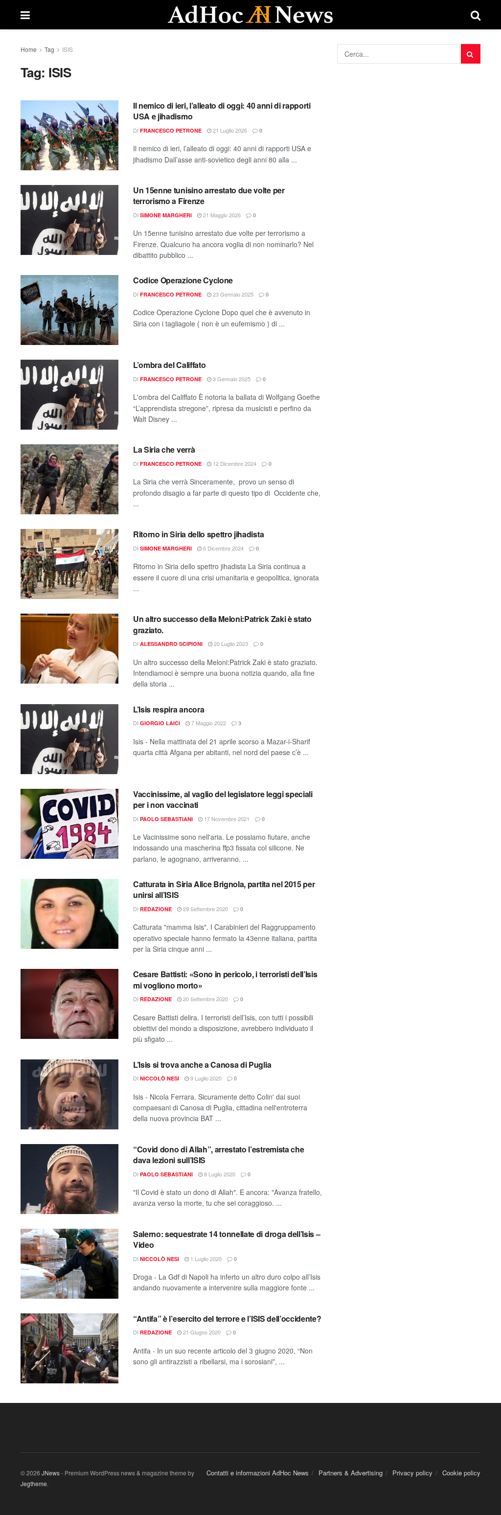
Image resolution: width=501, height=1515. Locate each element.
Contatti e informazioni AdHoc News (257, 1472)
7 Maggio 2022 (208, 723)
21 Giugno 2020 (201, 1332)
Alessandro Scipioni (171, 643)
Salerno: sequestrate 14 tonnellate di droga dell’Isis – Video (226, 1239)
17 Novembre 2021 (226, 819)
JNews (51, 1473)
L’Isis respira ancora (168, 709)
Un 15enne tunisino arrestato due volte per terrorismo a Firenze (209, 195)
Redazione (156, 909)
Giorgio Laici (160, 723)
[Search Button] (470, 54)
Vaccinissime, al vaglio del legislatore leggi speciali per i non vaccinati (223, 799)
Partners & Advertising (351, 1472)
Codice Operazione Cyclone (184, 280)
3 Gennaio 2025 (230, 379)
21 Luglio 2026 (229, 130)
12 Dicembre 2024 (233, 463)
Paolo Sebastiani (166, 819)
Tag (49, 49)
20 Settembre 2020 (205, 999)
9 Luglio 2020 (205, 1078)
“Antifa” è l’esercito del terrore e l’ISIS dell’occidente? (227, 1318)
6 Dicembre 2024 (223, 548)
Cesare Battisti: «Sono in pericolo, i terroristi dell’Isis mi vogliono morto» (225, 979)
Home (29, 49)
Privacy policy (412, 1472)
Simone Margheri (166, 215)
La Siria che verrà (164, 449)
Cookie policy (461, 1472)
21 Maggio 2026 (221, 215)
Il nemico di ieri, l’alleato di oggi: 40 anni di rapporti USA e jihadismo (222, 111)
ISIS (67, 49)
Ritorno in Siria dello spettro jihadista (198, 534)
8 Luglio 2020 (219, 1174)
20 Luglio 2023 (230, 643)
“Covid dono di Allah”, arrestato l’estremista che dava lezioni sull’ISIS (218, 1155)
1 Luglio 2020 (205, 1258)
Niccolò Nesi (159, 1078)
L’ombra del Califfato (170, 364)
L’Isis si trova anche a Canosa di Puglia (202, 1064)
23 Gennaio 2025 (232, 294)
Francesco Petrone (171, 130)
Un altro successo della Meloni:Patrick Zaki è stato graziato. (222, 624)
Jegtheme (34, 1483)
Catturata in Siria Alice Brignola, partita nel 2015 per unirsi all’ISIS (224, 889)
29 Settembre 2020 (205, 909)
